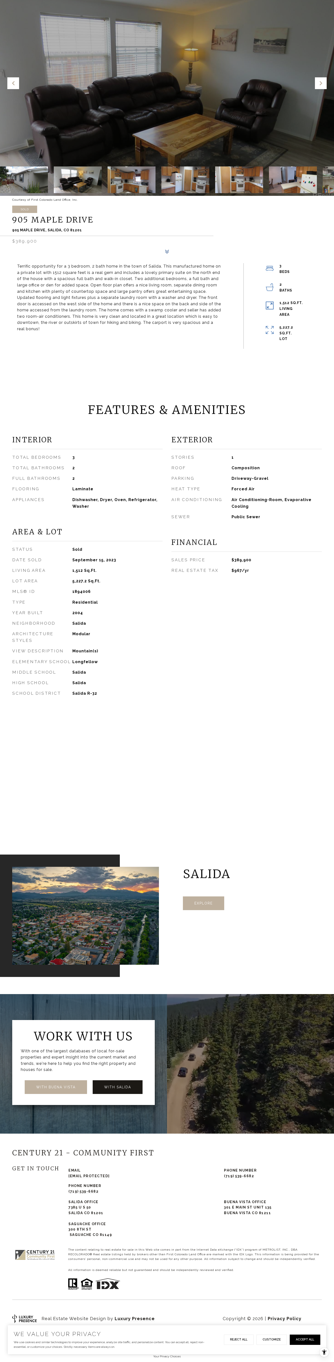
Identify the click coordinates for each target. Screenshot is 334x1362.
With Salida (117, 1087)
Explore (203, 903)
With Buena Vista (56, 1087)
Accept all (305, 1339)
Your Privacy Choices (167, 1356)
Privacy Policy (284, 1318)
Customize (272, 1339)
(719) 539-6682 (239, 1176)
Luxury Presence (135, 1318)
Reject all (238, 1339)
